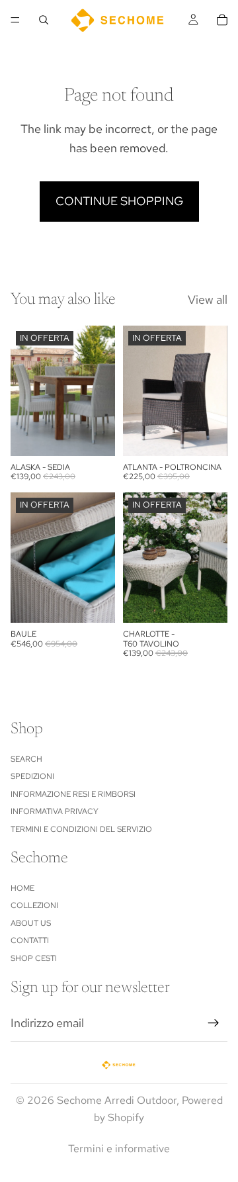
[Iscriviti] (213, 1023)
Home (22, 888)
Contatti (30, 940)
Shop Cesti (34, 958)
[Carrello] (222, 19)
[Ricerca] (43, 19)
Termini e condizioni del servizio (81, 829)
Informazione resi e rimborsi (73, 794)
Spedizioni (32, 776)
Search (26, 759)
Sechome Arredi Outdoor (117, 1100)
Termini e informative (119, 1149)
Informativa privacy (55, 811)
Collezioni (34, 906)
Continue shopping (119, 200)
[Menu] (15, 20)
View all (207, 299)
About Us (31, 923)
